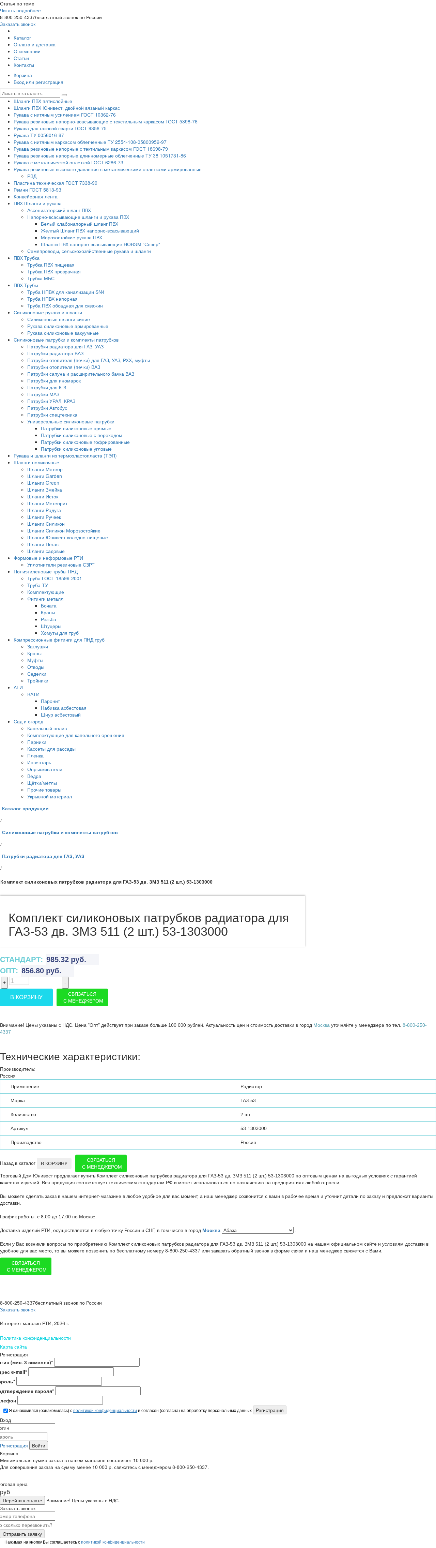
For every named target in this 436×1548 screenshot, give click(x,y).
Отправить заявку (22, 1533)
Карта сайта (13, 1346)
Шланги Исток (42, 496)
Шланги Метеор (45, 469)
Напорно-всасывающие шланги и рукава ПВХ (78, 216)
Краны (48, 612)
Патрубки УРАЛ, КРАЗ (51, 400)
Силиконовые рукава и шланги (48, 312)
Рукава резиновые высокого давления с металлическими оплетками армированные (108, 169)
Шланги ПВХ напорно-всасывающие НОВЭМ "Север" (100, 244)
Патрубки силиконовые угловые (76, 448)
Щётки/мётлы (42, 782)
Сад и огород (28, 721)
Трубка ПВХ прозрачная (54, 271)
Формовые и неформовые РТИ (48, 557)
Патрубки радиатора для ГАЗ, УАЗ (65, 346)
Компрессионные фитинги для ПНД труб (59, 639)
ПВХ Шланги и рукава (38, 203)
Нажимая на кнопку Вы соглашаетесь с (74, 1542)
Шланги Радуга (44, 510)
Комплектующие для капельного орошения (75, 735)
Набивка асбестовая (64, 707)
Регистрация (14, 1445)
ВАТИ (33, 694)
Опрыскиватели (44, 769)
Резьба (48, 619)
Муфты (35, 660)
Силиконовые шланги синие (58, 319)
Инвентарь (39, 762)
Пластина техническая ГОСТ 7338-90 (55, 182)
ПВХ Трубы (26, 285)
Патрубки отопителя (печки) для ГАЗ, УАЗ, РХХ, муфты (88, 360)
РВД (31, 175)
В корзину (26, 997)
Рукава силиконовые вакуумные (63, 332)
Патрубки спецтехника (52, 414)
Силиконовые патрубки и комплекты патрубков (66, 339)
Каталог (22, 37)
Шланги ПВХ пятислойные (43, 100)
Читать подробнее (20, 10)
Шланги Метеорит (47, 503)
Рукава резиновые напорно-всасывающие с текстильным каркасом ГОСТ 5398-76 (106, 121)
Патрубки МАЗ (43, 394)
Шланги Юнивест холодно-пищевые (67, 537)
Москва (212, 1230)
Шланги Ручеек (44, 516)
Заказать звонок (17, 23)
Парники (36, 741)
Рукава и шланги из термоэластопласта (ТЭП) (65, 455)
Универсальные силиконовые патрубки (70, 421)
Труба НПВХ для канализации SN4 (66, 291)
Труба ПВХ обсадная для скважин (65, 305)
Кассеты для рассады (51, 748)
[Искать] (64, 95)
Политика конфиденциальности (35, 1337)
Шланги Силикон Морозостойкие (63, 530)
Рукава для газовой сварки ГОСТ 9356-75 (60, 128)
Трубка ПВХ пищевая (51, 264)
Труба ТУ (37, 585)
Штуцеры (51, 625)
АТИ (18, 687)
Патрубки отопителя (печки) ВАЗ (63, 366)
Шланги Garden (44, 475)
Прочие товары (44, 789)
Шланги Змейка (44, 489)
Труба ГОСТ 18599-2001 (54, 578)
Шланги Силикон (46, 523)
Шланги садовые (46, 550)
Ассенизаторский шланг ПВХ (59, 210)
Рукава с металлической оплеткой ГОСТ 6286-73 (68, 162)
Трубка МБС (40, 278)
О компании (27, 51)
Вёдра (34, 775)
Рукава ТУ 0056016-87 (39, 135)
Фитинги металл (45, 598)
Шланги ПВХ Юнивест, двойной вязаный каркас (67, 107)
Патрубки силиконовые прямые (76, 428)
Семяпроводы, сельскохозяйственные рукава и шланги (89, 250)
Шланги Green (43, 482)
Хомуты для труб (60, 632)
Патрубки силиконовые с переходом (81, 435)
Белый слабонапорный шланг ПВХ (79, 223)
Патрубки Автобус (47, 407)
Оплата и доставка (35, 44)
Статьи (21, 58)
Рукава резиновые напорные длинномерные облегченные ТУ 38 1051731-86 (100, 155)
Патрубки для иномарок (54, 380)
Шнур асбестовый (61, 714)
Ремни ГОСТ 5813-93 (37, 189)
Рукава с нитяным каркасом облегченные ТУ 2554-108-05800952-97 (90, 141)
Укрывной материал (49, 796)
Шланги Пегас (43, 544)
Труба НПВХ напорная (52, 298)
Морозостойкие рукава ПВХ (71, 237)
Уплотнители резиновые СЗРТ (61, 564)
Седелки (36, 673)
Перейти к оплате (22, 1500)
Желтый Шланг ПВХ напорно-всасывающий (90, 230)
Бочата (49, 605)
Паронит (50, 700)
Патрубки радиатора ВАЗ (55, 353)
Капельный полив (47, 728)
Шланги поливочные (36, 462)
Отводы (35, 666)
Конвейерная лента (36, 196)
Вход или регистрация (38, 81)
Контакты (24, 64)
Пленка (35, 755)
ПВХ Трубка (27, 257)
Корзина (23, 75)
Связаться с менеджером (83, 997)
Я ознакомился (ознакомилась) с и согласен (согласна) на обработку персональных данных (130, 1410)
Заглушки (37, 646)
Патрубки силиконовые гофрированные (85, 441)
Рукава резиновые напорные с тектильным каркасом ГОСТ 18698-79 (91, 148)
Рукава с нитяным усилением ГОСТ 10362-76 (65, 114)
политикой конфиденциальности (105, 1410)
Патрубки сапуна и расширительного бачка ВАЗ (80, 373)
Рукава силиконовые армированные (67, 325)
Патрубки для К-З (46, 387)
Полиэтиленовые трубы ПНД (46, 571)
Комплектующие (45, 591)
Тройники (37, 680)
